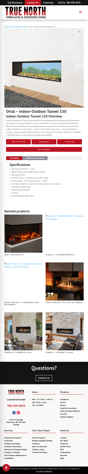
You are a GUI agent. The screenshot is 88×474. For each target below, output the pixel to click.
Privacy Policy (52, 469)
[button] (80, 32)
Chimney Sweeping (12, 444)
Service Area (65, 447)
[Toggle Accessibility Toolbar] (6, 468)
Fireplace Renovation (13, 447)
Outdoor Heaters (67, 417)
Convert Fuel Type (39, 452)
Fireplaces (64, 399)
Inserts (63, 402)
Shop (25, 27)
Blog (62, 458)
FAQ (62, 450)
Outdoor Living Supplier (13, 27)
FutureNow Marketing (44, 472)
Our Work (64, 441)
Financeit (64, 444)
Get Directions (15, 2)
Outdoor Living (38, 450)
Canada (16, 425)
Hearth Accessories (68, 408)
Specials (63, 455)
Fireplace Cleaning (12, 452)
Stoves (63, 405)
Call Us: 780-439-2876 (69, 2)
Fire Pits (63, 414)
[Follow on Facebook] (14, 412)
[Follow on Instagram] (18, 412)
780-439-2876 (16, 405)
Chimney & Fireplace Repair (15, 450)
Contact (63, 438)
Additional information (35, 158)
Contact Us (33, 2)
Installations (9, 458)
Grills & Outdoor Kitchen (70, 411)
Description (14, 158)
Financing (48, 2)
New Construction (39, 447)
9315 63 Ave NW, (16, 420)
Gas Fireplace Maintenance (15, 455)
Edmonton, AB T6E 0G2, (16, 422)
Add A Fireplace (38, 438)
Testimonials (65, 452)
